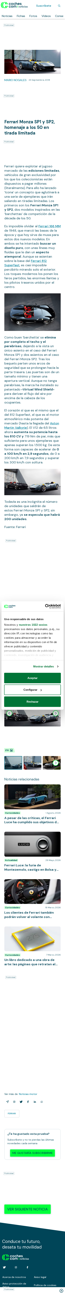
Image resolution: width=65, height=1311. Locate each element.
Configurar (30, 689)
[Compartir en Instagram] (13, 1101)
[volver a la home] (15, 1256)
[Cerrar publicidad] (61, 1290)
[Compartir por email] (6, 1101)
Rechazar (33, 701)
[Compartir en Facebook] (27, 1101)
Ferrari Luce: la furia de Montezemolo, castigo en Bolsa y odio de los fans (28, 835)
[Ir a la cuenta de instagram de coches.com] (16, 1267)
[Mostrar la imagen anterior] (9, 713)
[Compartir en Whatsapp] (41, 1101)
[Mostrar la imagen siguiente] (55, 713)
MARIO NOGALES (15, 80)
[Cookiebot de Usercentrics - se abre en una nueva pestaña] (46, 606)
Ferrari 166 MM (49, 226)
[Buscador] (59, 5)
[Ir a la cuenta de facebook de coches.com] (27, 1267)
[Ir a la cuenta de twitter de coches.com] (4, 1267)
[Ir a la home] (14, 5)
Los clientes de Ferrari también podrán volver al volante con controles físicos (29, 882)
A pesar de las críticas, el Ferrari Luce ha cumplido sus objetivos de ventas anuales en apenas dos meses (31, 789)
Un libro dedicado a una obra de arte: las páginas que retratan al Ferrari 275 (31, 930)
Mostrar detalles (43, 666)
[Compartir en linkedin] (34, 1101)
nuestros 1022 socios (33, 624)
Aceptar (32, 677)
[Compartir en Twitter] (20, 1101)
